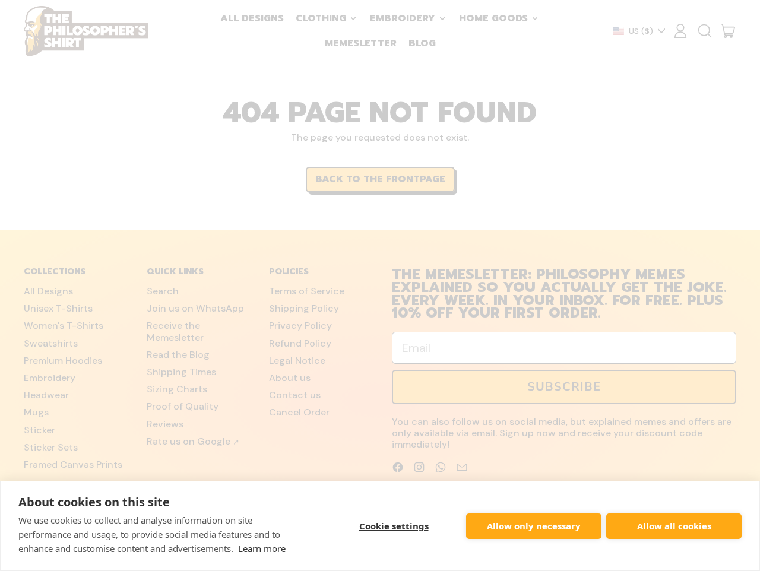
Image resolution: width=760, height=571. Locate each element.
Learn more (262, 548)
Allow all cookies (674, 526)
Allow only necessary (534, 526)
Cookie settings (394, 526)
